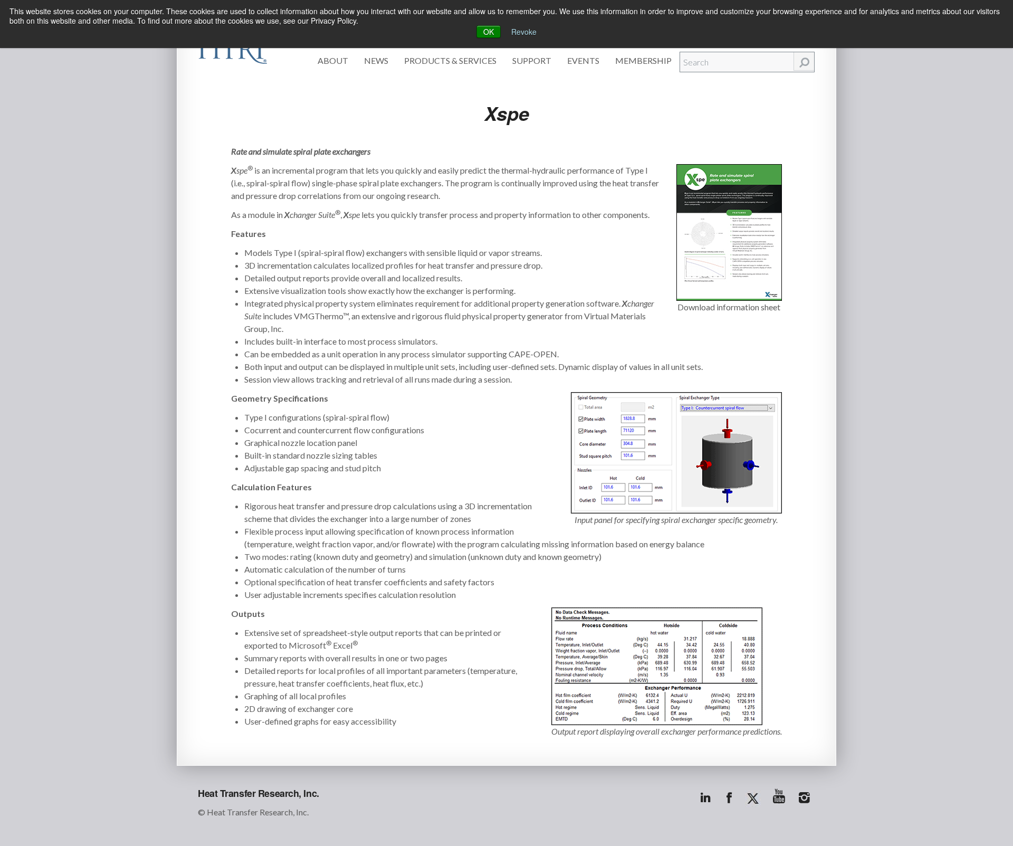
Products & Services (450, 60)
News (376, 60)
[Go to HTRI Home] (232, 48)
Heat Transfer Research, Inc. (258, 793)
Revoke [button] (524, 31)
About (333, 60)
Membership (643, 60)
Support (531, 60)
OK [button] (488, 31)
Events (583, 60)
